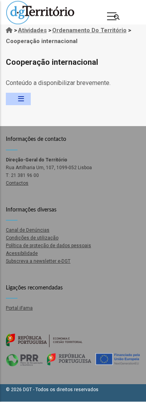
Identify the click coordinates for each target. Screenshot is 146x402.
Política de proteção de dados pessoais (48, 245)
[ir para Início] (9, 30)
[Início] (40, 12)
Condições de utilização (32, 238)
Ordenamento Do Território (89, 30)
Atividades (32, 30)
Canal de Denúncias (27, 230)
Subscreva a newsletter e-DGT (38, 261)
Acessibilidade (22, 253)
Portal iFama (19, 308)
